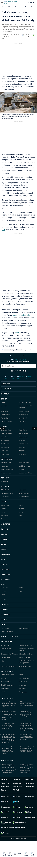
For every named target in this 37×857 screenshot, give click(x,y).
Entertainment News (7, 693)
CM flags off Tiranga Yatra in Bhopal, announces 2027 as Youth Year (8, 734)
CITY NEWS (4, 434)
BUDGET (4, 557)
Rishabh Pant (5, 426)
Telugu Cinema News (7, 477)
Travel (20, 523)
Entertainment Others (25, 481)
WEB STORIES (5, 532)
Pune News (22, 458)
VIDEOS (3, 552)
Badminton (4, 595)
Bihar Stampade (6, 656)
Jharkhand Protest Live (25, 653)
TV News (21, 477)
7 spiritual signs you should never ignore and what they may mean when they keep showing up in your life (26, 735)
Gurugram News (24, 445)
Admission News (6, 498)
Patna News (4, 458)
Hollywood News (24, 470)
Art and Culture (5, 513)
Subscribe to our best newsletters (18, 369)
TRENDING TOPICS (7, 679)
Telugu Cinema (23, 689)
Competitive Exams (7, 501)
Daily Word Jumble (7, 639)
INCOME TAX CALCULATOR (9, 644)
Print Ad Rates (17, 794)
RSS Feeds (16, 798)
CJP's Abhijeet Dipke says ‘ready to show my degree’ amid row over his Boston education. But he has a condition (9, 746)
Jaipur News (22, 448)
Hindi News (22, 696)
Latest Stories (7, 706)
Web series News (6, 481)
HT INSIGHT (5, 612)
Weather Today (17, 791)
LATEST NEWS (5, 392)
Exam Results (5, 504)
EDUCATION (5, 494)
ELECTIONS (4, 617)
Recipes (21, 520)
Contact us (16, 787)
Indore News (5, 448)
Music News (4, 474)
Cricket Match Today (25, 410)
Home (3, 7)
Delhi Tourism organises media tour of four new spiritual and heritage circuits (26, 721)
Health (3, 520)
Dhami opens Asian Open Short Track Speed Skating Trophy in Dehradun (26, 745)
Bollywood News (6, 470)
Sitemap (3, 798)
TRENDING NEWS (7, 649)
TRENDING (4, 537)
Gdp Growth (19, 350)
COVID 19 (4, 627)
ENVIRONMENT (6, 562)
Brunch (21, 513)
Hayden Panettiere (24, 665)
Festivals (21, 516)
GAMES (3, 633)
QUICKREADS (5, 622)
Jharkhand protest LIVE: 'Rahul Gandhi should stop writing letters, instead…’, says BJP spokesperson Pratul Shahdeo (9, 776)
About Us (4, 787)
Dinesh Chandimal (6, 429)
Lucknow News (23, 451)
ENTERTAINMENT (6, 467)
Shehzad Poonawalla (25, 674)
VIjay (2, 669)
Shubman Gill (5, 419)
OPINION (4, 572)
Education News (24, 504)
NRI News (4, 700)
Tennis (20, 599)
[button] (2, 2)
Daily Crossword (24, 636)
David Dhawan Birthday (8, 674)
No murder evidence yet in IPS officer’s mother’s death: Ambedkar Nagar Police (8, 758)
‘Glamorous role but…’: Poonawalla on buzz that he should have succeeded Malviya (27, 757)
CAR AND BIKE (6, 582)
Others (3, 602)
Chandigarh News (6, 441)
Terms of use (29, 787)
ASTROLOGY (5, 486)
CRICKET (4, 407)
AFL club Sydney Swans (26, 662)
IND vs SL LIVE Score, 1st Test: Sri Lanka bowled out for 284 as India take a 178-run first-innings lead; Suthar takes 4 (26, 776)
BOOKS (3, 607)
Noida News (22, 455)
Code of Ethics (29, 794)
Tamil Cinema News (24, 474)
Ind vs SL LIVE (23, 426)
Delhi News (4, 445)
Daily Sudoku (5, 636)
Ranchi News (5, 462)
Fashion (3, 516)
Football (21, 595)
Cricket (17, 7)
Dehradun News (24, 441)
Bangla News (22, 693)
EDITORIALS (5, 577)
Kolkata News (5, 451)
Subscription (5, 794)
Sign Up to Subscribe (18, 379)
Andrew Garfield (6, 665)
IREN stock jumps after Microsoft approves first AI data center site (27, 711)
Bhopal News (23, 438)
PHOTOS (4, 547)
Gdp (6, 350)
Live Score (4, 414)
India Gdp (11, 350)
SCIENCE (4, 567)
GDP (3, 230)
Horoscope (4, 489)
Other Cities (22, 462)
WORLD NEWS (6, 397)
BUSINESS (4, 542)
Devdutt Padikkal (24, 419)
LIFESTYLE (4, 509)
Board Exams (23, 498)
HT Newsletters (29, 791)
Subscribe (31, 2)
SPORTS (3, 592)
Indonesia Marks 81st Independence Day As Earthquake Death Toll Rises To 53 (9, 712)
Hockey (3, 599)
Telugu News (5, 696)
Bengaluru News (6, 438)
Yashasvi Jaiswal (23, 422)
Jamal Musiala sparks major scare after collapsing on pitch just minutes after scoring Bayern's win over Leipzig (9, 723)
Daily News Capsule (8, 374)
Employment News (24, 501)
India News (25, 7)
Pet (2, 527)
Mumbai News (5, 455)
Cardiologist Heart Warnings (9, 662)
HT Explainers (23, 700)
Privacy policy (5, 791)
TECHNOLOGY (5, 587)
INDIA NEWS (5, 402)
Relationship (4, 523)
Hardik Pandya (5, 422)
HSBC (17, 333)
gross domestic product (22, 315)
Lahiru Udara (22, 429)
